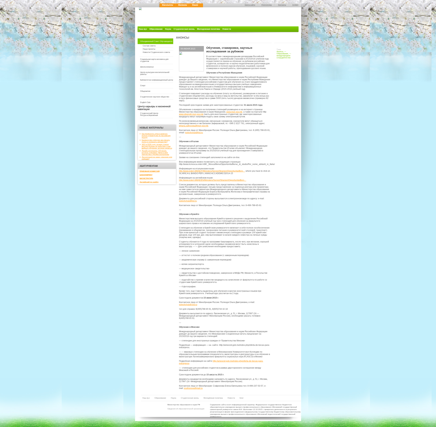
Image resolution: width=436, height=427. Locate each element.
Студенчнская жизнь (190, 398)
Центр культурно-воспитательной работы (154, 73)
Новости (226, 29)
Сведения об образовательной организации (185, 409)
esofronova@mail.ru (193, 388)
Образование (156, 29)
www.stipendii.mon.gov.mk (191, 114)
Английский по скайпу (149, 182)
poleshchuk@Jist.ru (188, 304)
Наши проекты (149, 49)
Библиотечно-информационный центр (156, 80)
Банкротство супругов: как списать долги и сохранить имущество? (156, 141)
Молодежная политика (208, 29)
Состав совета (149, 46)
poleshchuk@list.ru (194, 132)
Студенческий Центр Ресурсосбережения (149, 114)
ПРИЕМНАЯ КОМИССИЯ (150, 171)
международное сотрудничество (284, 57)
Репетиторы (266, 5)
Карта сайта (250, 5)
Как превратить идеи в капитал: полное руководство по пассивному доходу (156, 135)
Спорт (142, 85)
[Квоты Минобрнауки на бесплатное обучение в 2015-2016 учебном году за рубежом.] (191, 71)
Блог (242, 398)
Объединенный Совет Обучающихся (156, 41)
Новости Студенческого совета (156, 52)
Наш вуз (143, 29)
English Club (145, 102)
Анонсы (280, 51)
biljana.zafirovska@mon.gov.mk (193, 126)
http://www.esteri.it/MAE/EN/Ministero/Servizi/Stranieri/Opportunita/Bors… (212, 180)
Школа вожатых (147, 67)
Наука (168, 29)
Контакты (282, 5)
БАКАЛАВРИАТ (146, 175)
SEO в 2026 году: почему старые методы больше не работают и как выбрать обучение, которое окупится (157, 146)
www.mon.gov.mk (234, 112)
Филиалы (182, 5)
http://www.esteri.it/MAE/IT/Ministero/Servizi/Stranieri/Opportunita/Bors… (212, 171)
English (295, 5)
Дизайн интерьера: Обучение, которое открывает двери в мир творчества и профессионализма (155, 152)
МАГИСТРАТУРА (146, 178)
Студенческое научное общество (154, 97)
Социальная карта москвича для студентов (154, 60)
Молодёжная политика (213, 398)
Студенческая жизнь (184, 29)
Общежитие (145, 91)
